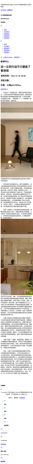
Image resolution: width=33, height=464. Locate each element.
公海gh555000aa (8, 57)
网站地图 (22, 397)
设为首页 (3, 10)
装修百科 (6, 36)
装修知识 (6, 34)
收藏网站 (10, 10)
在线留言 (3, 444)
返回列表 (3, 89)
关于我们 (6, 32)
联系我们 (6, 38)
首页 (5, 30)
